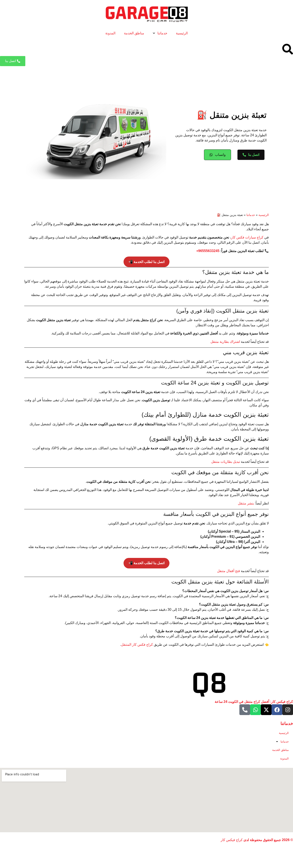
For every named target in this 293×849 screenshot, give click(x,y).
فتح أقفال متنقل (228, 571)
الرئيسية (182, 33)
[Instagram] (287, 709)
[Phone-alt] (244, 709)
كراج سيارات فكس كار (247, 237)
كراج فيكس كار (232, 840)
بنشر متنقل (246, 503)
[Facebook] (277, 709)
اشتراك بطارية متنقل (225, 341)
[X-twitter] (266, 709)
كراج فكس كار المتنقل (137, 644)
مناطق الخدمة (134, 33)
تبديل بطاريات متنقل (225, 461)
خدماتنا (162, 33)
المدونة (110, 33)
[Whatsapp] (255, 709)
